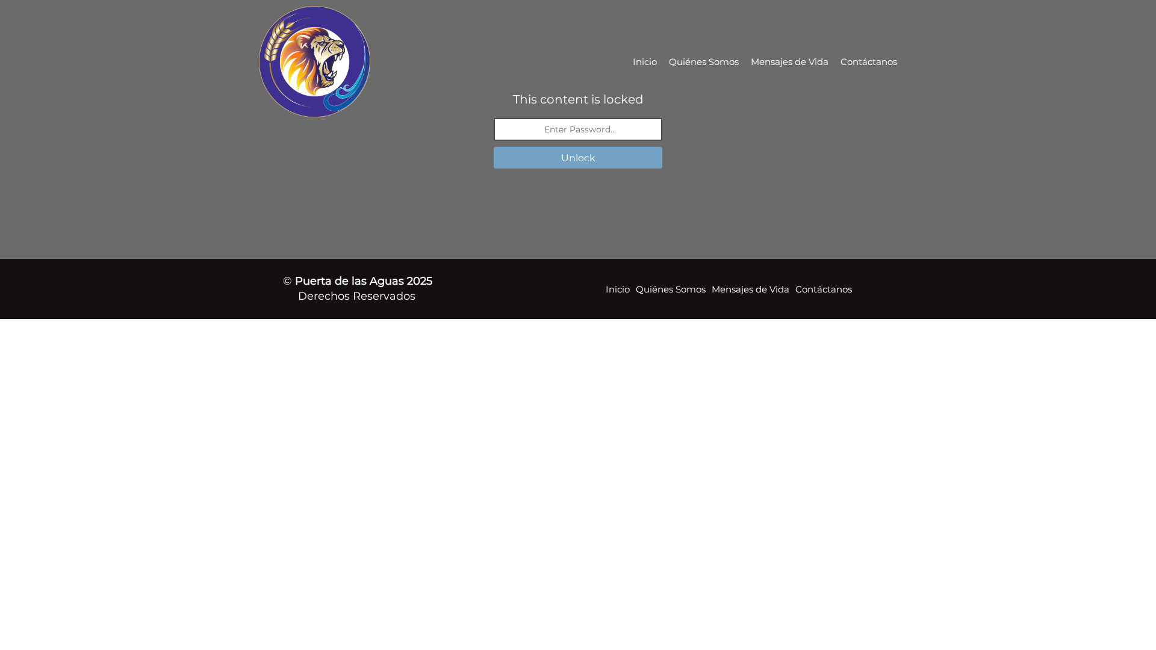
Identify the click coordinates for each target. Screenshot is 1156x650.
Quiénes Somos (704, 61)
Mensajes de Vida (789, 61)
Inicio (645, 61)
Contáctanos (869, 61)
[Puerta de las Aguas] (351, 61)
